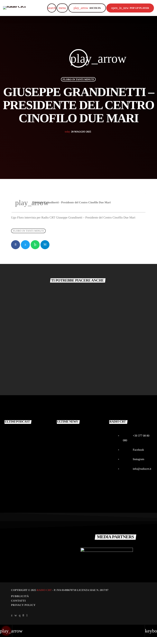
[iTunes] (16, 615)
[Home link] (14, 8)
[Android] (27, 615)
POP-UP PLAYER (130, 8)
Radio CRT (44, 590)
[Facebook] (23, 615)
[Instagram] (19, 615)
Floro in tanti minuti (78, 79)
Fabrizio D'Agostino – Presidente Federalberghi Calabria (107, 356)
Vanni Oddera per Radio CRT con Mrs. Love (85, 449)
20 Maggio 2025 (78, 131)
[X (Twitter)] (12, 615)
